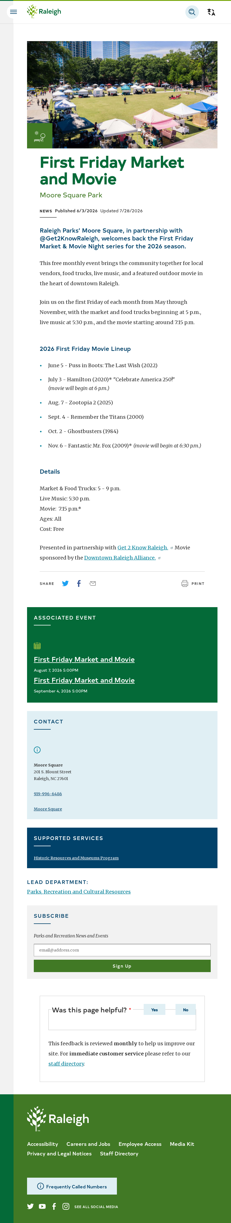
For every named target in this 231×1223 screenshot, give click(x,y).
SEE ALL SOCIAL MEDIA (96, 1206)
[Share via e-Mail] (92, 583)
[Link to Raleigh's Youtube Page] (42, 1206)
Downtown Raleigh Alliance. (120, 557)
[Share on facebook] (79, 583)
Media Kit (182, 1143)
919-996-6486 (48, 793)
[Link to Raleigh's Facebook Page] (54, 1206)
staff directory (66, 1064)
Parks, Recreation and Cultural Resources (79, 891)
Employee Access (140, 1143)
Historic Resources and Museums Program (76, 858)
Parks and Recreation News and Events (71, 936)
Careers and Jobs (88, 1143)
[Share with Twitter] (65, 583)
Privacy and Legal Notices (59, 1153)
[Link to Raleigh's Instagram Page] (66, 1206)
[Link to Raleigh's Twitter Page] (30, 1206)
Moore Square (48, 809)
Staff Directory (119, 1153)
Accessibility (42, 1143)
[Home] (44, 12)
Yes (154, 1009)
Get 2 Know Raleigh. (142, 547)
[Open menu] (13, 12)
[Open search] (192, 12)
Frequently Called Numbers (76, 1186)
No (185, 1009)
